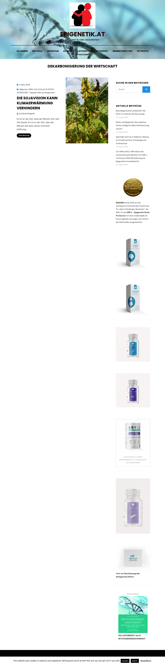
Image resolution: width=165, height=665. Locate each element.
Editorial (37, 51)
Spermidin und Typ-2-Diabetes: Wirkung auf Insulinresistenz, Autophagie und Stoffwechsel (132, 140)
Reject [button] (134, 661)
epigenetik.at (82, 34)
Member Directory (123, 51)
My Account (82, 54)
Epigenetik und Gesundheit (93, 51)
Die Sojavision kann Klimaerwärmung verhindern (37, 103)
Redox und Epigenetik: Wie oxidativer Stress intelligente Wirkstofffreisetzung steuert (132, 125)
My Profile (142, 51)
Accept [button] (125, 661)
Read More (146, 661)
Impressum (53, 51)
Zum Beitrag (24, 135)
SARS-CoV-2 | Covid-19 (37, 89)
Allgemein (22, 51)
